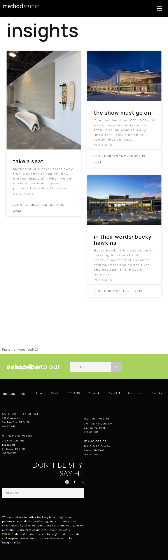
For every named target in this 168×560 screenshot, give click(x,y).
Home (39, 393)
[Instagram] (67, 482)
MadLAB (114, 393)
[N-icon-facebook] (75, 482)
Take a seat (28, 161)
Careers (135, 393)
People (94, 393)
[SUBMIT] (116, 367)
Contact (158, 393)
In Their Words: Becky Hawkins (122, 239)
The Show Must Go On (122, 112)
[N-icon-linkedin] (82, 482)
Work (55, 393)
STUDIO (74, 393)
